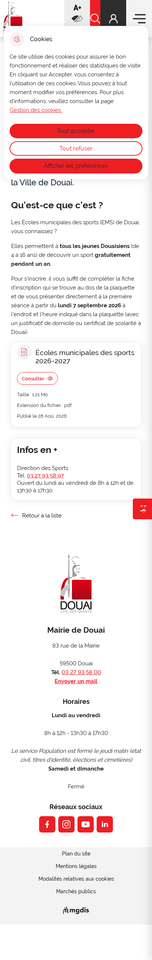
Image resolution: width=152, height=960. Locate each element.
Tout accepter (76, 131)
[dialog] (76, 102)
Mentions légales (76, 866)
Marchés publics (76, 891)
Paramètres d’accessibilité (77, 18)
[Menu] (139, 18)
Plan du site (76, 854)
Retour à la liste (36, 515)
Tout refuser (76, 148)
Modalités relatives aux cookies (76, 879)
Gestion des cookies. (36, 110)
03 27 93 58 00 (81, 672)
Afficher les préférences (76, 165)
